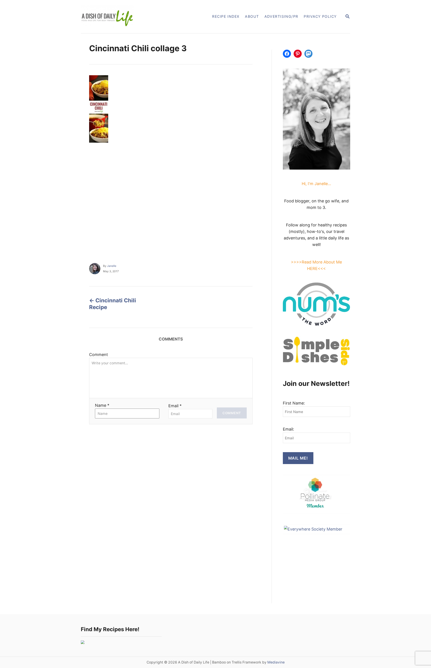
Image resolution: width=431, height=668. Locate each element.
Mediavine (276, 662)
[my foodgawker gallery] (82, 642)
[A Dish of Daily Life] (130, 16)
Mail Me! (298, 458)
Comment (98, 354)
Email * (175, 405)
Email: (288, 429)
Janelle (111, 266)
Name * (102, 405)
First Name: (294, 403)
